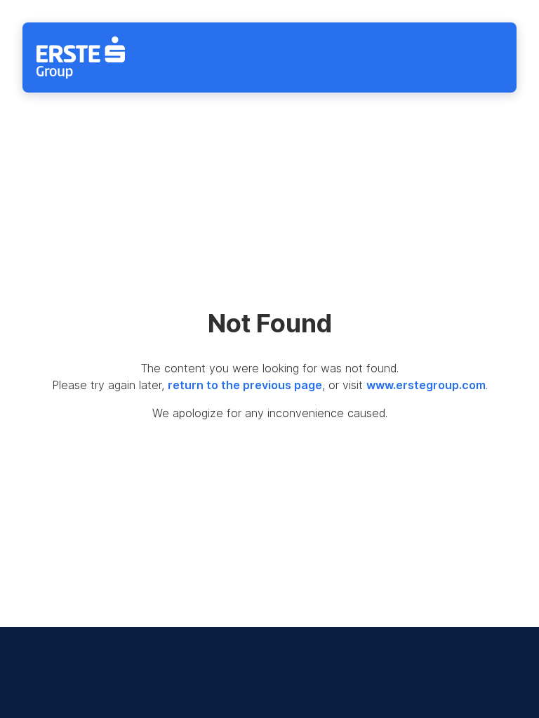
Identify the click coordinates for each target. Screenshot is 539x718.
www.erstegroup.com (426, 385)
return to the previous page (245, 385)
